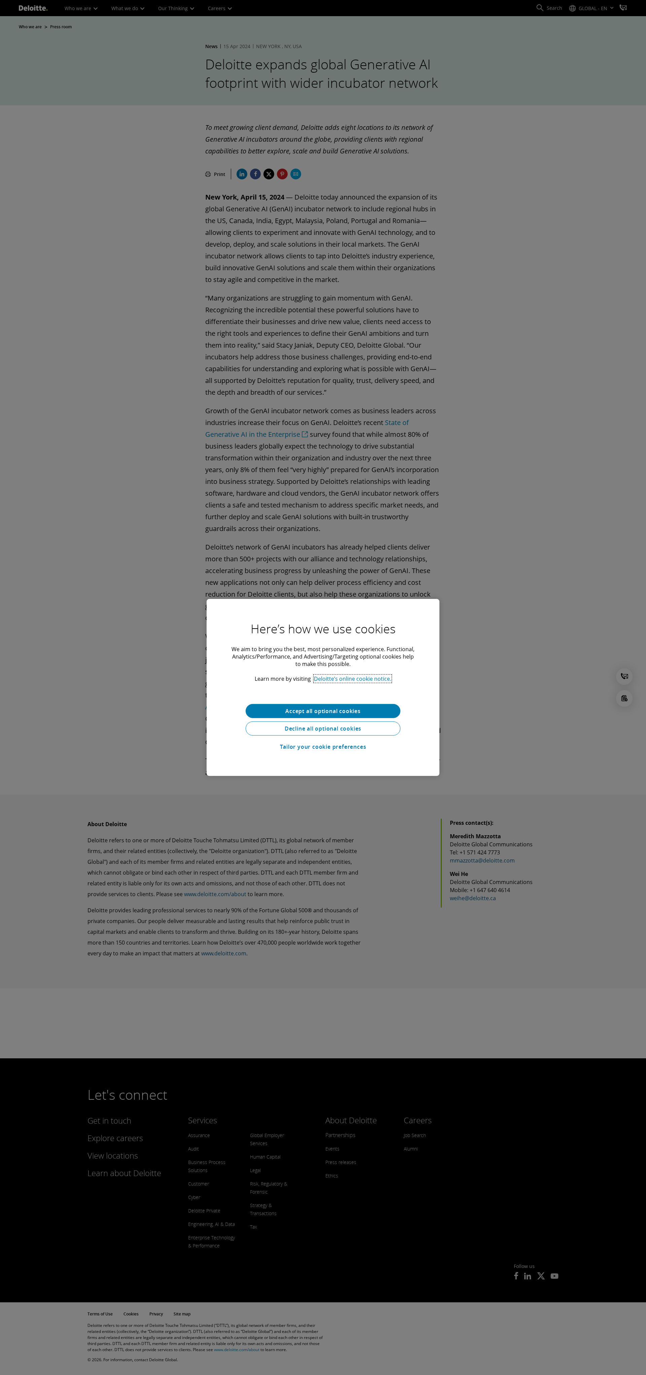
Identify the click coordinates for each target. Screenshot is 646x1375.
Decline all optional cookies (323, 728)
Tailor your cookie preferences (323, 746)
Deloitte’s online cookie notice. (352, 678)
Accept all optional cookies (323, 711)
